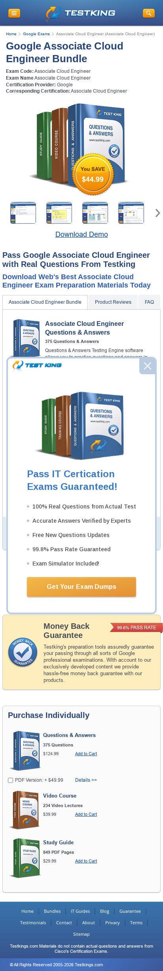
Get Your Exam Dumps (81, 586)
